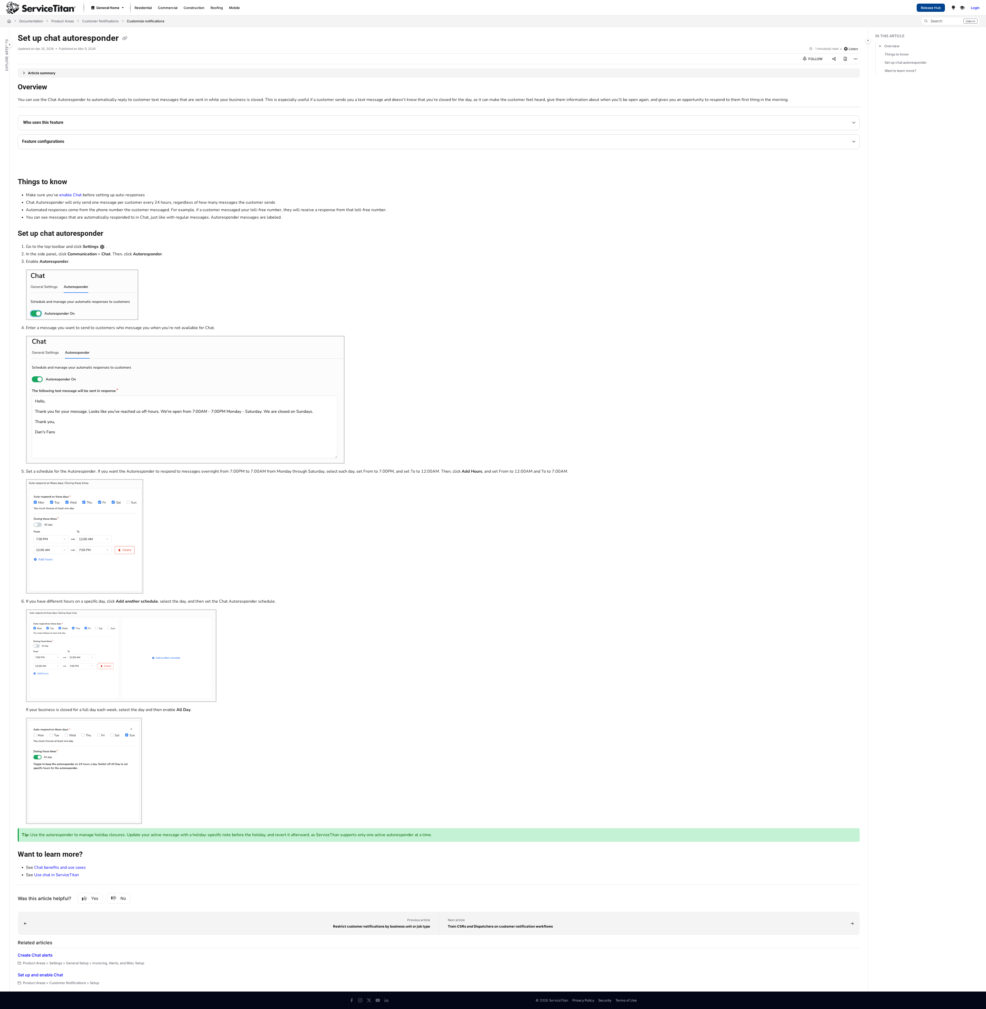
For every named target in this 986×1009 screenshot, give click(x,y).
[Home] (40, 8)
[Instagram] (360, 1000)
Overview (891, 46)
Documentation (31, 21)
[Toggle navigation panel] (9, 44)
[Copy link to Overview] (55, 87)
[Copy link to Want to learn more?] (91, 855)
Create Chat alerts (35, 955)
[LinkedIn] (386, 1000)
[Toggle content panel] (868, 40)
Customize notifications (145, 21)
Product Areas (62, 21)
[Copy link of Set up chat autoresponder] (125, 38)
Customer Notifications (100, 21)
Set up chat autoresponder (906, 62)
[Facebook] (351, 1000)
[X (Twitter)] (369, 1000)
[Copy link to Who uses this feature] (72, 123)
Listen (853, 49)
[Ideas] (953, 7)
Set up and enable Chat (40, 974)
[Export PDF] (845, 59)
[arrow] (880, 46)
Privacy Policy (583, 1000)
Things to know (897, 54)
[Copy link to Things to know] (75, 182)
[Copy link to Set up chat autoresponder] (111, 234)
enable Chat (70, 195)
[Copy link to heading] (26, 164)
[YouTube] (377, 1000)
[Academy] (962, 7)
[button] (950, 21)
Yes (94, 898)
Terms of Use (626, 1000)
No (123, 898)
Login (975, 8)
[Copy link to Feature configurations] (72, 142)
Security (604, 1000)
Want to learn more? (900, 71)
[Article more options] (855, 59)
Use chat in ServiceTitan (56, 875)
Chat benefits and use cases (60, 867)
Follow (815, 59)
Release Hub (931, 8)
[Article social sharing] (834, 59)
